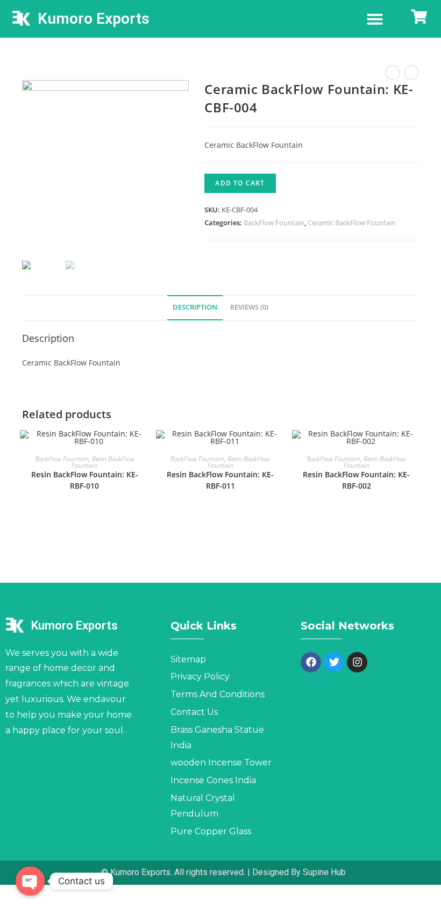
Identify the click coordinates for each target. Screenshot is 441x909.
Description (195, 307)
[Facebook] (311, 662)
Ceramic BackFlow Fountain (352, 222)
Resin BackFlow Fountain (103, 462)
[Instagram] (357, 662)
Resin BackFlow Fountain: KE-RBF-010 (84, 480)
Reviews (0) (249, 307)
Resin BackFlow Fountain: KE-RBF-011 (220, 480)
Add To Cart (240, 183)
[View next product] (411, 72)
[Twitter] (334, 662)
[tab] (195, 308)
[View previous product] (392, 72)
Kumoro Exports (94, 18)
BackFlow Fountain (274, 222)
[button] (375, 19)
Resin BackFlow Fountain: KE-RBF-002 (356, 480)
